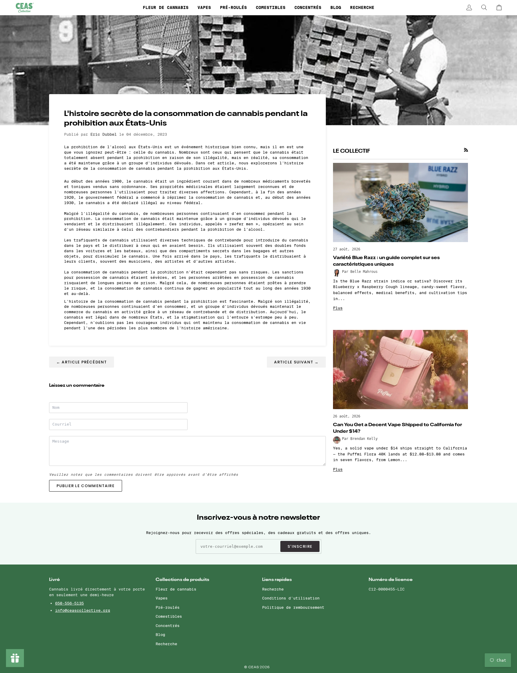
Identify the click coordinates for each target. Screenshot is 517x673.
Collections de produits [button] (182, 579)
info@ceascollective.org (82, 610)
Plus (338, 308)
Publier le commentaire (86, 486)
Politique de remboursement (293, 607)
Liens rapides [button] (277, 579)
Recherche (166, 644)
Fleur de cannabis (176, 589)
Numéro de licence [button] (391, 579)
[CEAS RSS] (466, 150)
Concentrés (168, 625)
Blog (160, 634)
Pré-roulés (168, 607)
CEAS (254, 667)
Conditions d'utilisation (291, 598)
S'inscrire (300, 546)
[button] (165, 7)
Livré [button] (54, 579)
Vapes (162, 598)
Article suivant (296, 362)
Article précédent (81, 362)
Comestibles (169, 616)
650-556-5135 (69, 603)
